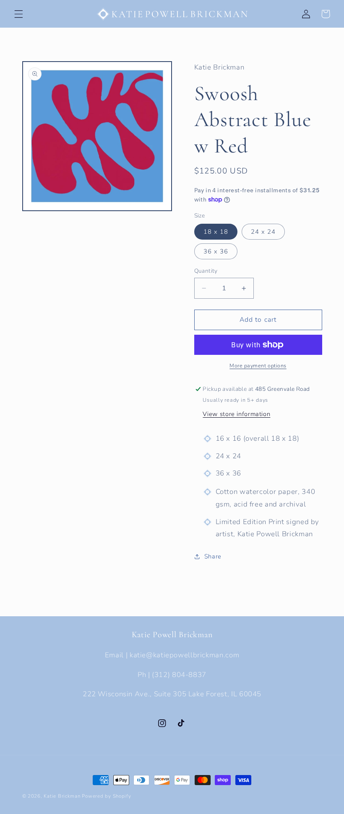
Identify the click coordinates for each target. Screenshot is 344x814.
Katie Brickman (62, 796)
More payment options (258, 365)
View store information (236, 414)
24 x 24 (263, 231)
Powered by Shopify (106, 796)
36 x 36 (215, 251)
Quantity (206, 271)
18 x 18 (215, 231)
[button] (18, 13)
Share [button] (213, 556)
